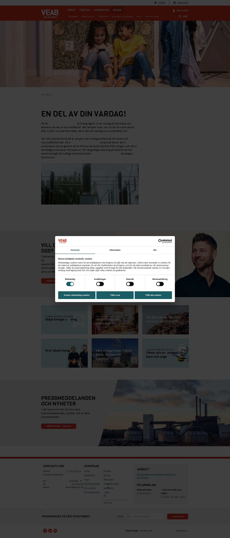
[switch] (100, 284)
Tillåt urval (115, 295)
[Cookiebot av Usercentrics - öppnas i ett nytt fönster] (160, 241)
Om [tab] (155, 250)
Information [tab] (115, 250)
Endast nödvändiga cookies (77, 295)
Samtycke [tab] (75, 250)
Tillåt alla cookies (153, 295)
